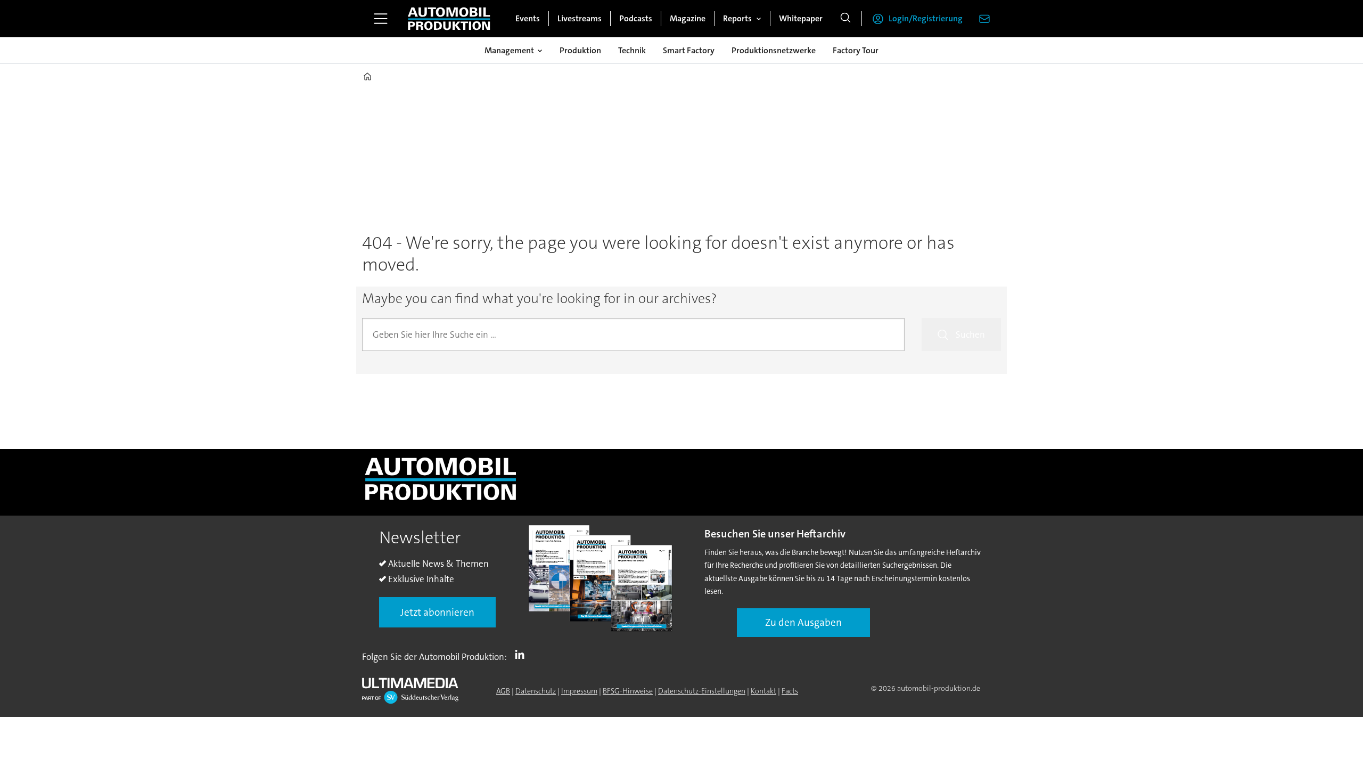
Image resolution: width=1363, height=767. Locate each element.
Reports (737, 18)
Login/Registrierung (926, 18)
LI (522, 654)
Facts (790, 691)
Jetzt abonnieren (437, 612)
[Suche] (845, 18)
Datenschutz (535, 691)
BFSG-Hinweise (628, 691)
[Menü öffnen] (381, 19)
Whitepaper (801, 18)
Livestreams (579, 18)
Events (527, 18)
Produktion (580, 50)
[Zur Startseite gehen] (448, 18)
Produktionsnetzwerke (774, 50)
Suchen (970, 334)
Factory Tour (855, 50)
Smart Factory (689, 50)
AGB (503, 691)
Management (509, 50)
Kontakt (763, 691)
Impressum (579, 691)
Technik (632, 50)
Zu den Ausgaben (803, 622)
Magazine (687, 18)
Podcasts (635, 18)
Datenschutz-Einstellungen (701, 691)
